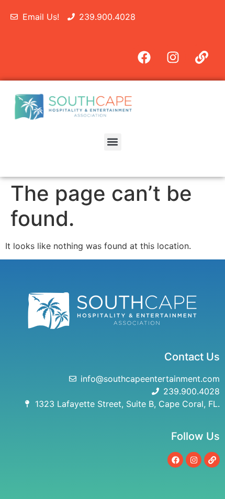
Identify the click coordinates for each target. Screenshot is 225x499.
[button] (112, 142)
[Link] (201, 57)
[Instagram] (173, 57)
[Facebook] (144, 57)
